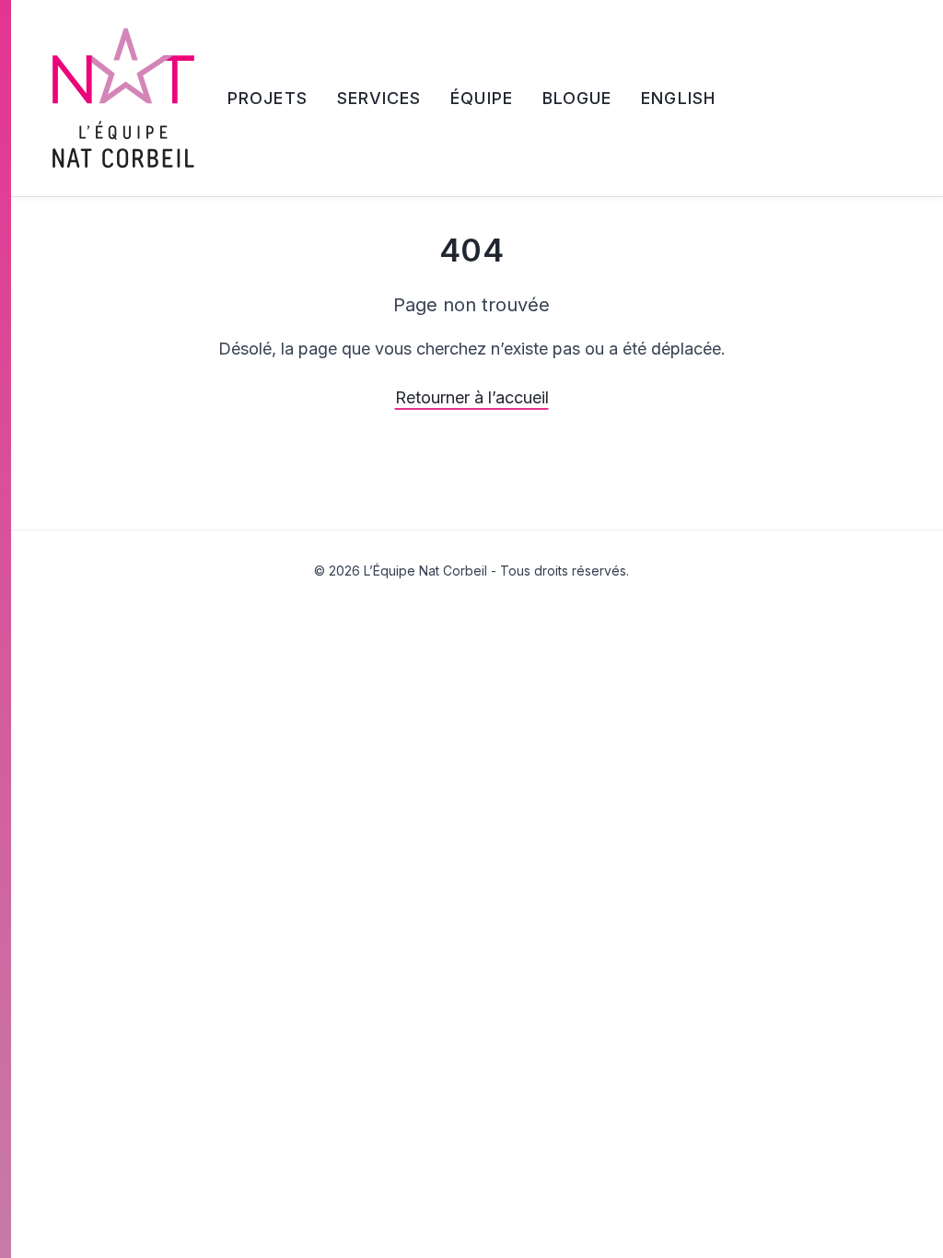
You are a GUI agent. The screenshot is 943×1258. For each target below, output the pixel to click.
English (678, 98)
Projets (267, 98)
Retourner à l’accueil (472, 397)
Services (379, 98)
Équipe (481, 98)
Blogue (576, 98)
